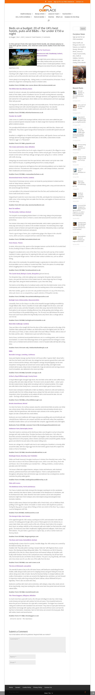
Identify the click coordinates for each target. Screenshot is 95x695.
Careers (17, 687)
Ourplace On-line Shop (72, 17)
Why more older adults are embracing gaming (79, 183)
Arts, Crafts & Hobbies (23, 17)
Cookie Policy (27, 687)
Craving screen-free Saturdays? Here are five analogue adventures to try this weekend (79, 226)
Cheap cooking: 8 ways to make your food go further (79, 159)
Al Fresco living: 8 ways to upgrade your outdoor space (79, 147)
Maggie (13, 37)
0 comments (46, 37)
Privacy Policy (37, 687)
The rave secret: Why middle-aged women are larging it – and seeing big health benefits (79, 133)
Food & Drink (67, 14)
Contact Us (79, 2)
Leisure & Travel (53, 14)
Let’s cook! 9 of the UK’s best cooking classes (79, 107)
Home (50, 2)
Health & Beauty (26, 14)
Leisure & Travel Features (33, 37)
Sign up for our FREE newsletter (64, 2)
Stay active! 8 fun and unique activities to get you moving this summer (79, 119)
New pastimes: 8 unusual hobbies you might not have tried (79, 239)
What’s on (59, 17)
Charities (51, 17)
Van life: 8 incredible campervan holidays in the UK (78, 195)
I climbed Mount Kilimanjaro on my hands (79, 171)
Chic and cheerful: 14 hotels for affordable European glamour (78, 94)
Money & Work (39, 14)
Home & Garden (39, 17)
